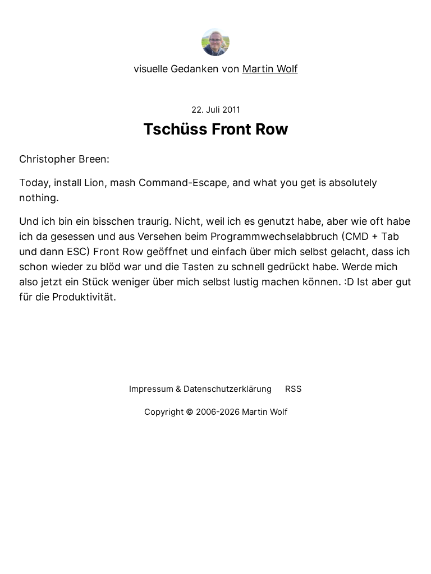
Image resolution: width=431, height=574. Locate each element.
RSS (293, 388)
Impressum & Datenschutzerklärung (200, 388)
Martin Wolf (270, 69)
